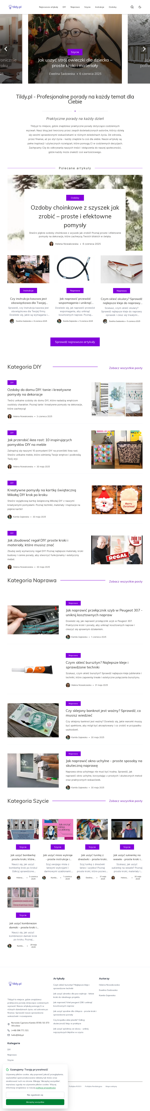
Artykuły (59, 978)
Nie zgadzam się (35, 1095)
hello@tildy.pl (17, 1035)
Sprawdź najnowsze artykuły (75, 342)
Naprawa (75, 7)
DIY (64, 7)
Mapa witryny (111, 1086)
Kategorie (13, 1043)
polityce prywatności (46, 1087)
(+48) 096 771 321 (20, 1030)
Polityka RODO (75, 1086)
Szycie (87, 7)
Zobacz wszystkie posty (126, 368)
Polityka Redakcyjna (93, 1086)
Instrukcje (99, 7)
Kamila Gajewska (107, 995)
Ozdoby (112, 7)
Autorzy (104, 978)
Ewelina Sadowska (108, 990)
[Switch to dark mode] (140, 7)
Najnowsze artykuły (48, 7)
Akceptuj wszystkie (35, 1102)
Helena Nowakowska (109, 985)
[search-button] (132, 7)
